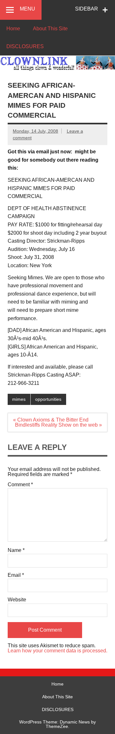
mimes (19, 399)
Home (13, 28)
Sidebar (86, 8)
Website (17, 599)
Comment (20, 484)
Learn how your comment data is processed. (57, 650)
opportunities (48, 399)
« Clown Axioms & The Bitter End (50, 419)
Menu (27, 8)
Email (16, 575)
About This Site (50, 28)
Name (16, 550)
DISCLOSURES (25, 46)
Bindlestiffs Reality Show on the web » (58, 425)
